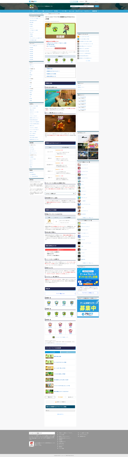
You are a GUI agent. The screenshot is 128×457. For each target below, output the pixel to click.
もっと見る (88, 60)
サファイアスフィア (84, 164)
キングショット (83, 191)
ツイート (50, 397)
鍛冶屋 (60, 333)
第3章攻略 (31, 51)
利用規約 (60, 439)
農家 (72, 62)
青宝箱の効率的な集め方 (34, 119)
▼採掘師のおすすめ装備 (51, 73)
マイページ (79, 89)
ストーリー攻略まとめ (33, 45)
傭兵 (56, 305)
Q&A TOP (79, 85)
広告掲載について (62, 441)
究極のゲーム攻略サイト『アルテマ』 (66, 432)
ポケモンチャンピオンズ (85, 226)
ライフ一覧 (64, 11)
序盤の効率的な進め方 (33, 20)
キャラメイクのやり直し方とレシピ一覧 (86, 43)
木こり (64, 62)
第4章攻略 (31, 53)
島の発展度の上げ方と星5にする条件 (86, 41)
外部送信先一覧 (82, 436)
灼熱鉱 (31, 166)
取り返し (56, 11)
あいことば (71, 11)
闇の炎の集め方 (32, 135)
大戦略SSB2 (83, 259)
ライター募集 (61, 448)
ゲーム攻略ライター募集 (84, 432)
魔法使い (64, 305)
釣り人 (49, 62)
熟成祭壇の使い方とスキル (34, 139)
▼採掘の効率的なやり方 (51, 76)
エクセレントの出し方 (33, 115)
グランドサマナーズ (84, 210)
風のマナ (31, 164)
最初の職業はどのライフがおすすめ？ (86, 46)
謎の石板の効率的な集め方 (84, 55)
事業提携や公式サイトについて (64, 438)
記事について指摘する (61, 401)
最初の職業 (31, 22)
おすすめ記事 (52, 352)
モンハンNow (83, 194)
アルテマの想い (62, 434)
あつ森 (82, 246)
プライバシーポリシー (84, 434)
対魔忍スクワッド (84, 174)
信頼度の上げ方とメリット (34, 117)
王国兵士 (48, 305)
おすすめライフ (48, 11)
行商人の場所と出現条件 (34, 137)
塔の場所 (48, 44)
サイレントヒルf (83, 249)
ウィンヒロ (83, 187)
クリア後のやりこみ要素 (61, 43)
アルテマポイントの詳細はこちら (88, 292)
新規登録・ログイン (81, 87)
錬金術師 (31, 90)
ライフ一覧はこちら (60, 293)
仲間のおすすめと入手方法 (52, 43)
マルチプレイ (87, 11)
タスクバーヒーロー (84, 229)
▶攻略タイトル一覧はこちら (88, 217)
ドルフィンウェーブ (84, 168)
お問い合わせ (61, 443)
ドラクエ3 (82, 252)
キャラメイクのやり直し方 (34, 129)
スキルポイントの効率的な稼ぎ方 (85, 53)
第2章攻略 (31, 49)
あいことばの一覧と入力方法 (84, 36)
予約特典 (31, 34)
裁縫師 (31, 94)
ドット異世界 (83, 200)
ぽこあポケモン (83, 223)
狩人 (72, 305)
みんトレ (82, 181)
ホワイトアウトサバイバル (85, 204)
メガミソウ (31, 28)
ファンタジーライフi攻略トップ (35, 18)
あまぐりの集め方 (33, 133)
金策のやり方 (32, 125)
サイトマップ (61, 445)
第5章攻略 (31, 55)
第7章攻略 (31, 59)
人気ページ (68, 352)
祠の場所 (52, 44)
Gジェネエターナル (84, 177)
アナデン (82, 184)
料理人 (31, 92)
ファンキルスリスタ (84, 171)
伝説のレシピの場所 (33, 131)
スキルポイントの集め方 (34, 127)
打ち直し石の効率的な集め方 (34, 123)
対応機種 (31, 36)
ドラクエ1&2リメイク (84, 233)
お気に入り (71, 397)
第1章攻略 (31, 47)
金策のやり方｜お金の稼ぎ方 (84, 48)
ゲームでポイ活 (73, 1)
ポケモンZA (83, 239)
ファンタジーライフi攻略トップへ (61, 337)
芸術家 (70, 333)
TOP (33, 11)
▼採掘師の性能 (49, 68)
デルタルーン (83, 256)
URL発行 (61, 397)
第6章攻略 (31, 57)
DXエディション (79, 11)
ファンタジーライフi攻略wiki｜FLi (43, 6)
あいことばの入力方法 (51, 46)
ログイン (96, 1)
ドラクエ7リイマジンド (85, 236)
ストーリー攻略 (41, 11)
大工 (50, 333)
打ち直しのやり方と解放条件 (34, 121)
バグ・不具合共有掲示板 (34, 176)
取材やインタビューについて (64, 436)
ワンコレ (82, 207)
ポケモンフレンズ (84, 197)
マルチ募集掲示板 (33, 174)
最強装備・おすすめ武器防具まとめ (85, 58)
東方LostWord (83, 214)
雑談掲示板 (94, 11)
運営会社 (60, 446)
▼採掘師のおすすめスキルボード (53, 71)
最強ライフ (31, 64)
